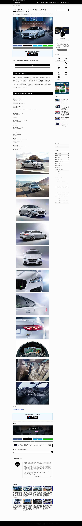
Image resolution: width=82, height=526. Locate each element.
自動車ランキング (59, 161)
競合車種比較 (59, 165)
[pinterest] (32, 474)
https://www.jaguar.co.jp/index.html (19, 409)
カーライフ (58, 175)
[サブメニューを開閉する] (68, 153)
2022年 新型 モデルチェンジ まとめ (62, 190)
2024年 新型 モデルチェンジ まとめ (62, 194)
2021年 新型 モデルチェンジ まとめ (62, 188)
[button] (17, 45)
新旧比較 (58, 167)
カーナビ (58, 171)
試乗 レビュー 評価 (59, 169)
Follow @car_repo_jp (30, 431)
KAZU (17, 467)
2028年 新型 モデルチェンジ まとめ (62, 202)
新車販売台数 (59, 159)
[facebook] (26, 474)
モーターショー (59, 177)
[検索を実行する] (52, 452)
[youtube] (34, 474)
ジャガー (15, 11)
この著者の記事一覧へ (37, 476)
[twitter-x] (27, 474)
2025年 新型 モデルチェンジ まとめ (62, 196)
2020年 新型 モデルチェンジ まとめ (62, 186)
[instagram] (29, 474)
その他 (58, 179)
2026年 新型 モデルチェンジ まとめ (62, 198)
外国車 (58, 155)
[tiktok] (31, 474)
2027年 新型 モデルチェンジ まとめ (62, 200)
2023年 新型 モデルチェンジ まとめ (62, 192)
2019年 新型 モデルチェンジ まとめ (62, 184)
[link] (24, 474)
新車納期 (58, 157)
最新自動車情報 (16, 2)
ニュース (58, 173)
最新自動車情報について (62, 49)
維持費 (58, 163)
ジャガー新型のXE (29, 79)
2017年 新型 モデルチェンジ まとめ (62, 181)
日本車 (58, 153)
